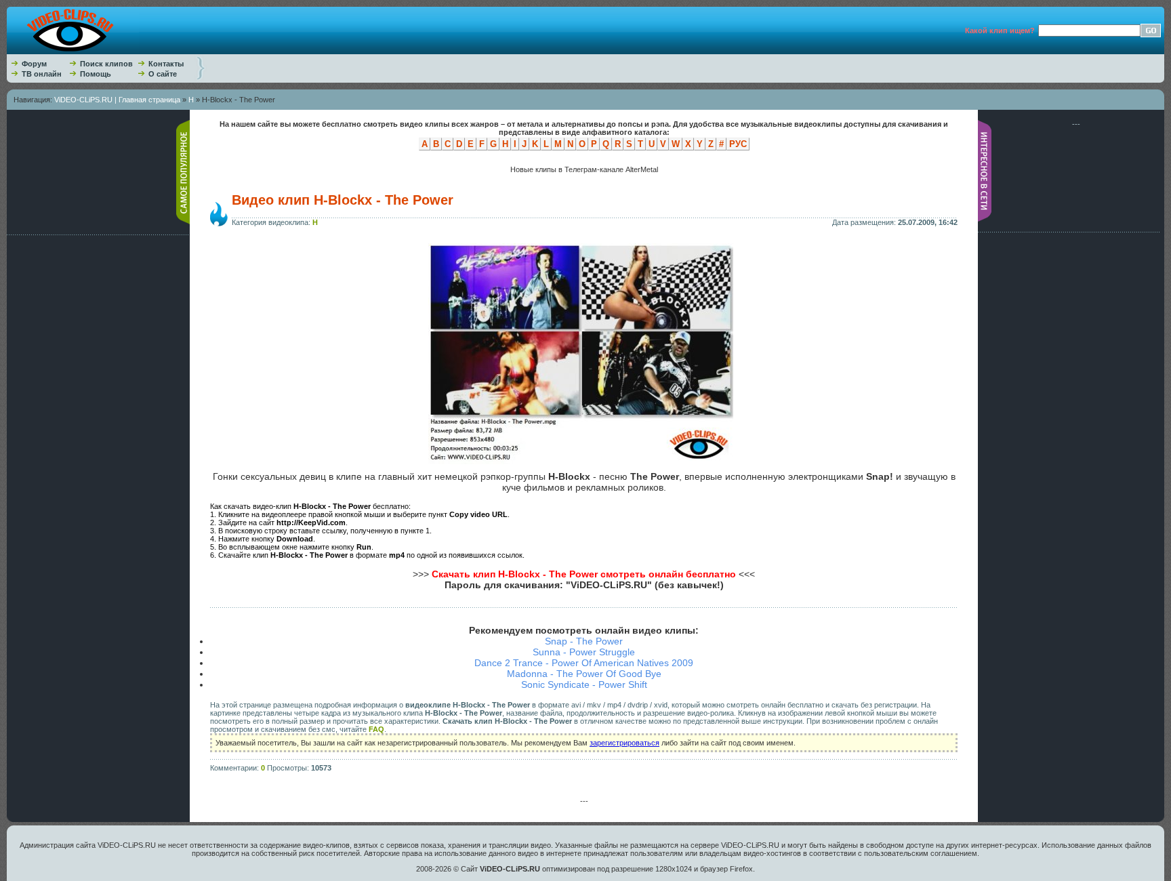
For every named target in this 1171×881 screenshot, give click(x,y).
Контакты (166, 64)
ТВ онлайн (42, 74)
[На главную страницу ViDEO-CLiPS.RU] (73, 51)
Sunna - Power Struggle (584, 652)
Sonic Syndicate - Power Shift (584, 684)
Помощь (95, 74)
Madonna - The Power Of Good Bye (584, 673)
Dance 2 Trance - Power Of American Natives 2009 (583, 662)
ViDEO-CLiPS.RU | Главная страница (117, 100)
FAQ (376, 729)
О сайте (162, 74)
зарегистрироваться (624, 743)
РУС (738, 144)
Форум (34, 64)
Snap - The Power (584, 641)
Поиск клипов (106, 64)
